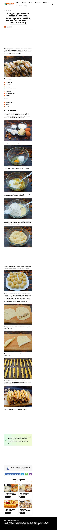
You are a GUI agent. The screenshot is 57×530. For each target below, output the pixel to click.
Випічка (17, 2)
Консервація (37, 2)
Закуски (30, 2)
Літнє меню (18, 5)
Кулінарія (45, 2)
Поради (25, 5)
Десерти (24, 2)
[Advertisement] (18, 39)
